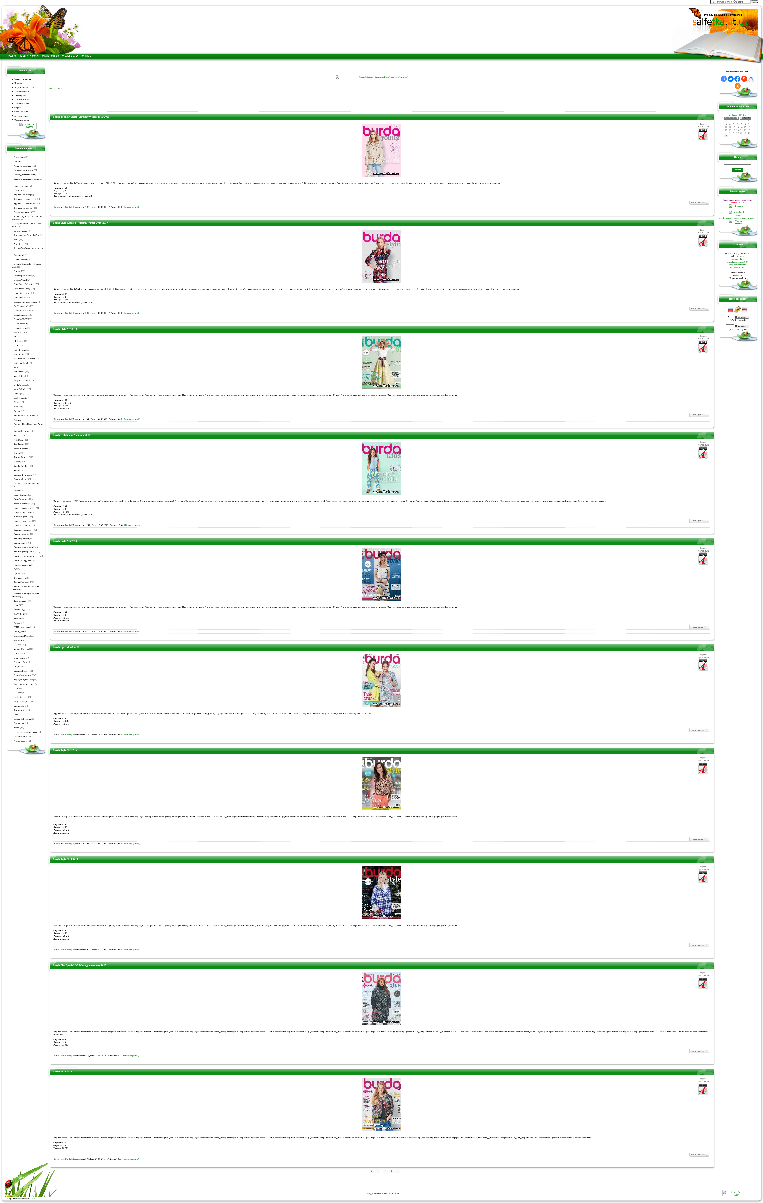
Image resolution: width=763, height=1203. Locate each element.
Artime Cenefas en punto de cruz (29, 248)
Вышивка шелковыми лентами (28, 179)
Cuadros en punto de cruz (25, 302)
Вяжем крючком (21, 539)
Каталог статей (21, 100)
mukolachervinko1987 (737, 262)
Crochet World (20, 280)
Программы (19, 157)
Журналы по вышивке (24, 199)
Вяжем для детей (22, 534)
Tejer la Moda (20, 479)
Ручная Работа (20, 662)
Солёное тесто (20, 231)
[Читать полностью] (699, 204)
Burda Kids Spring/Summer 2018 (71, 434)
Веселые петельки (22, 504)
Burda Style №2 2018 (65, 750)
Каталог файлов (21, 91)
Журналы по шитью (23, 208)
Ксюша (17, 623)
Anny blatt (18, 244)
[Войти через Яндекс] (744, 79)
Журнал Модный (22, 582)
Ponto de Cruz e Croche (24, 415)
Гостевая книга (21, 116)
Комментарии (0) (132, 207)
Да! (15, 569)
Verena (17, 490)
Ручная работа (20, 741)
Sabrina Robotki (21, 457)
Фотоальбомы (21, 112)
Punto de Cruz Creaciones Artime (29, 424)
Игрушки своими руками (25, 732)
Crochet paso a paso (23, 276)
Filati (16, 337)
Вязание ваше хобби (23, 547)
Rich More (18, 440)
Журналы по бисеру (23, 195)
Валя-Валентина (21, 499)
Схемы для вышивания (24, 175)
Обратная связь (21, 120)
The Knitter (19, 723)
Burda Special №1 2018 (66, 647)
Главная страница (22, 79)
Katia (16, 367)
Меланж (17, 645)
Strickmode (19, 706)
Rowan (17, 453)
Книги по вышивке (22, 166)
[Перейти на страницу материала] (381, 176)
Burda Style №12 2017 (65, 859)
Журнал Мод (20, 578)
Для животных (20, 736)
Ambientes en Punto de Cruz (27, 235)
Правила (18, 83)
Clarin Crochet (20, 260)
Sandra (17, 462)
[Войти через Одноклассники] (738, 86)
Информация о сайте (24, 87)
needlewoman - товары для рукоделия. (737, 218)
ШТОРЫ (18, 693)
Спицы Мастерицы (22, 675)
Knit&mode (19, 372)
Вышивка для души (23, 521)
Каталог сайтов (21, 104)
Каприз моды (20, 610)
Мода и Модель (21, 649)
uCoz (34, 1198)
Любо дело (19, 632)
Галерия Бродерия (22, 565)
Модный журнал (21, 701)
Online (17, 394)
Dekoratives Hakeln (23, 310)
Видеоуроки (20, 96)
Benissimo (18, 255)
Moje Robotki (20, 389)
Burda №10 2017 (62, 1071)
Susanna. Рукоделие (23, 475)
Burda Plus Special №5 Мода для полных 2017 (79, 965)
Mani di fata (19, 376)
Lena (16, 715)
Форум (17, 108)
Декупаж (18, 190)
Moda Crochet (20, 385)
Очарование (19, 658)
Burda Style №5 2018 (65, 541)
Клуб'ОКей (19, 614)
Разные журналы (21, 212)
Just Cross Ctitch (21, 363)
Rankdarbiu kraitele (23, 431)
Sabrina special (20, 710)
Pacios (16, 402)
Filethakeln (19, 341)
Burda (16, 727)
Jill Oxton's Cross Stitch (24, 359)
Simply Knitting (21, 466)
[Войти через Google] (751, 79)
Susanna (17, 470)
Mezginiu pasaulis (22, 380)
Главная (51, 88)
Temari (17, 162)
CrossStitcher (19, 297)
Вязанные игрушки (22, 560)
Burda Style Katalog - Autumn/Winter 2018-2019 (80, 222)
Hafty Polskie (20, 350)
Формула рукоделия (23, 680)
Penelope (18, 407)
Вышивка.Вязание (22, 525)
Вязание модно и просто (25, 556)
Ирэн (16, 605)
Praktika (17, 420)
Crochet (17, 271)
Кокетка (17, 618)
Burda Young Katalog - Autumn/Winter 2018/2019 (81, 116)
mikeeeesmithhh (737, 267)
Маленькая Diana (22, 636)
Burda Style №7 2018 (65, 328)
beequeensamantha (737, 264)
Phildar (17, 411)
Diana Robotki (20, 324)
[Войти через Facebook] (737, 79)
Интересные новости (23, 170)
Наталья (17, 653)
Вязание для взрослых (24, 552)
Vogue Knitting (21, 495)
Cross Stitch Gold (21, 293)
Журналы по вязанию (24, 203)
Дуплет (17, 573)
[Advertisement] (381, 69)
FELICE (17, 332)
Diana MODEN (21, 319)
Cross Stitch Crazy (22, 289)
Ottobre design (20, 398)
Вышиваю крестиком (23, 508)
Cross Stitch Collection (24, 284)
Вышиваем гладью (22, 186)
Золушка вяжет (21, 601)
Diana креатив (20, 328)
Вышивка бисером (22, 512)
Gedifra (17, 345)
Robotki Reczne (21, 449)
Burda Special (20, 697)
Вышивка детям (21, 517)
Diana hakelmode (22, 315)
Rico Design (19, 444)
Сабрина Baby (20, 671)
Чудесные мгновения (23, 684)
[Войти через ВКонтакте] (731, 79)
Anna (16, 240)
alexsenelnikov (737, 259)
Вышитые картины (22, 530)
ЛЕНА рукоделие (22, 627)
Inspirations (19, 354)
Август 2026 (738, 115)
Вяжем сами (19, 543)
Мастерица (19, 640)
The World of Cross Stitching (27, 483)
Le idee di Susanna (22, 719)
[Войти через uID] (724, 79)
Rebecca (17, 435)
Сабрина (18, 666)
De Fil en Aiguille (22, 306)
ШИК (16, 688)
